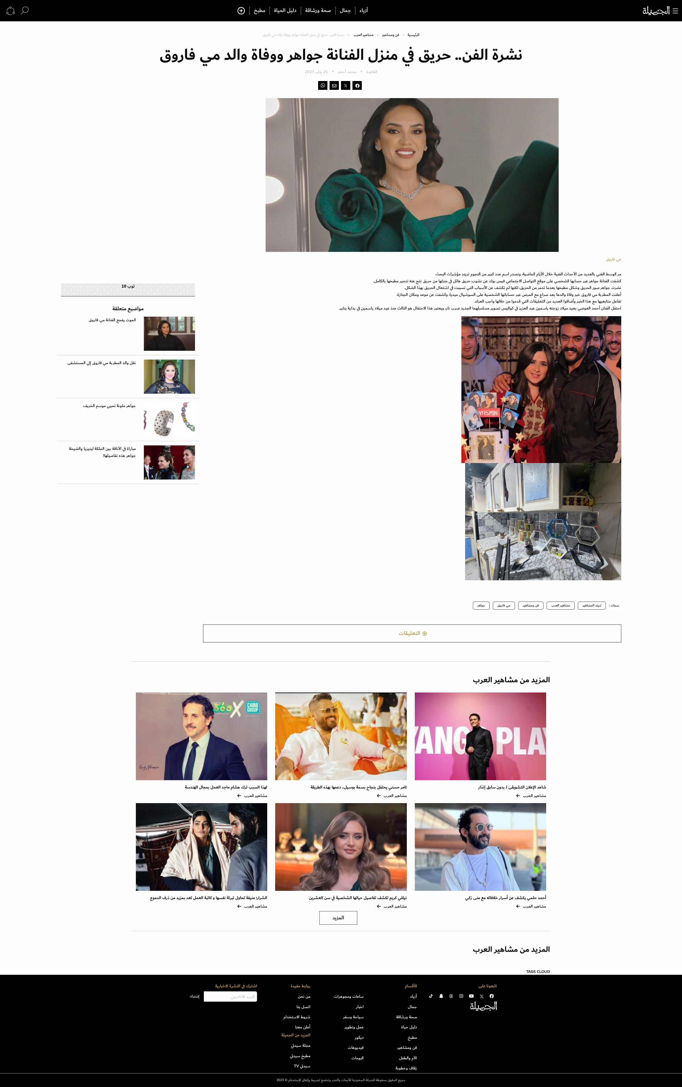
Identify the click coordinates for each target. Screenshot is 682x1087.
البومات (357, 1057)
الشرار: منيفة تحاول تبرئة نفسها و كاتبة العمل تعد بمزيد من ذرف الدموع (208, 897)
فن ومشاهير (390, 35)
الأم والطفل (408, 1057)
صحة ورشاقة (318, 11)
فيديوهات (356, 1047)
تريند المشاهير (591, 605)
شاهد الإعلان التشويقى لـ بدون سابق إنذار (512, 787)
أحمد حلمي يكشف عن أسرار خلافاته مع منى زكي (505, 897)
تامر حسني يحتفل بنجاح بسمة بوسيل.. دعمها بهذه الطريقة (359, 787)
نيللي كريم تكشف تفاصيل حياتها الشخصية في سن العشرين (358, 897)
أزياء (364, 11)
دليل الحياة (285, 11)
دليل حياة (409, 1027)
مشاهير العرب (364, 35)
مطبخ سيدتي (300, 1055)
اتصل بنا (303, 1006)
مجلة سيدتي (300, 1045)
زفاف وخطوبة (406, 1068)
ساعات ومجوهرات (349, 996)
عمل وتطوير (354, 1027)
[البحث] (25, 10)
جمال (345, 11)
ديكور (359, 1037)
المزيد (338, 917)
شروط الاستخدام (296, 1016)
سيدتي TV (302, 1065)
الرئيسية (413, 35)
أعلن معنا (302, 1027)
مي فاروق (503, 605)
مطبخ (259, 11)
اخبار (360, 1006)
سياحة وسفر (353, 1016)
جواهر (481, 605)
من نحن (304, 996)
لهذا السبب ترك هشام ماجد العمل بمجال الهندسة (226, 787)
